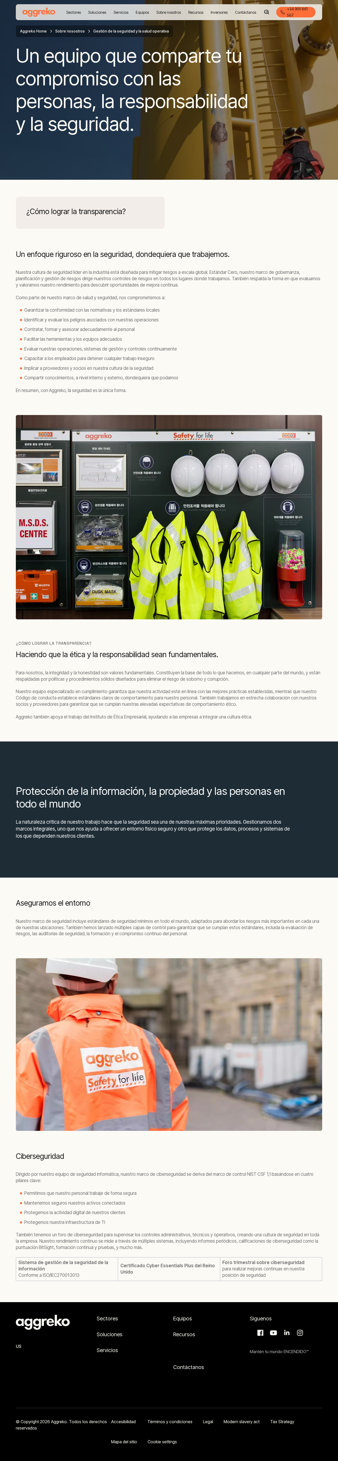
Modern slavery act (242, 1421)
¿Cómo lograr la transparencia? (76, 211)
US (18, 1346)
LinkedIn (286, 1333)
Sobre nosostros (70, 31)
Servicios (107, 1350)
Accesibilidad (124, 1421)
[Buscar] (267, 12)
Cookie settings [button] (162, 1441)
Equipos (182, 1318)
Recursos (184, 1334)
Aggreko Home (33, 31)
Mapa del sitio (124, 1441)
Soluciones (110, 1334)
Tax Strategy (282, 1421)
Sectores (108, 1318)
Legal (208, 1421)
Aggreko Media (272, 1333)
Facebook (259, 1333)
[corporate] (38, 12)
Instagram (299, 1333)
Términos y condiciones (170, 1421)
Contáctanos (188, 1367)
